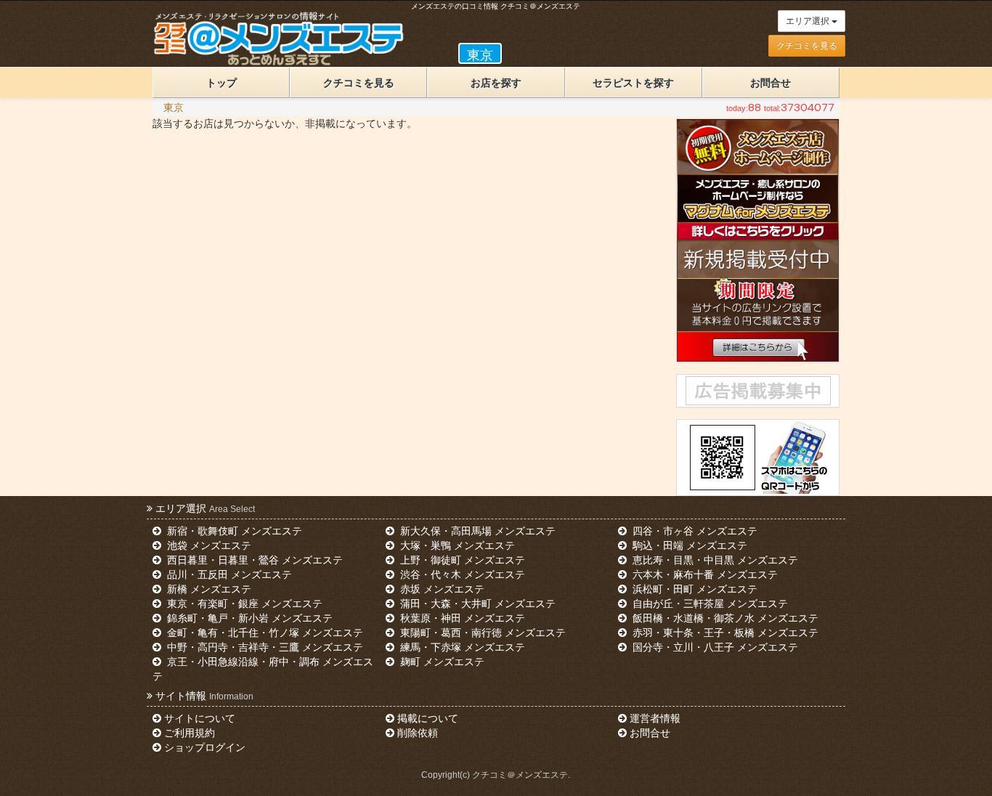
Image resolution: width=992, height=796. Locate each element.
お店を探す (496, 83)
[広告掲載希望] (757, 390)
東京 (173, 107)
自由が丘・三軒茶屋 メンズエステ (709, 603)
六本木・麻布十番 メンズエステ (704, 574)
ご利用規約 (189, 733)
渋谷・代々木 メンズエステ (461, 574)
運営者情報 (655, 718)
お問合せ (770, 83)
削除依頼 (417, 733)
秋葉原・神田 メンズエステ (461, 618)
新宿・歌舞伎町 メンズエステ (233, 531)
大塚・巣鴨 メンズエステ (456, 545)
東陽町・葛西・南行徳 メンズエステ (481, 632)
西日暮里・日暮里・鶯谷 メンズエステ (253, 560)
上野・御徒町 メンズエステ (461, 560)
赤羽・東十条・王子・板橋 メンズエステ (724, 632)
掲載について (427, 718)
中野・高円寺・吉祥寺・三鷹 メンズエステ (263, 647)
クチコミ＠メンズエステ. (521, 775)
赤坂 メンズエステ (440, 589)
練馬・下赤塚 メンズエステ (461, 647)
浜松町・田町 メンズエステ (693, 589)
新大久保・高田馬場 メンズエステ (476, 531)
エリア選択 (809, 21)
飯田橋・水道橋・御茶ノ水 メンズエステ (724, 618)
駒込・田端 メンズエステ (688, 545)
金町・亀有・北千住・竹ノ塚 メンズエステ (263, 632)
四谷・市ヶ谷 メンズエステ (693, 531)
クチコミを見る (806, 46)
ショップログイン (204, 747)
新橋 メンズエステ (207, 589)
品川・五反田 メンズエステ (228, 574)
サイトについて (199, 718)
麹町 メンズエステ (440, 661)
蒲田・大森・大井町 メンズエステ (476, 603)
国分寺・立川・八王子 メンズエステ (714, 647)
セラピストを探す (633, 83)
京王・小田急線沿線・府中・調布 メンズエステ (263, 669)
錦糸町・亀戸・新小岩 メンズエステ (248, 618)
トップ (221, 83)
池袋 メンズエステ (207, 545)
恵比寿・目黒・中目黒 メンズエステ (714, 560)
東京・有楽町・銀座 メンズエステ (243, 603)
